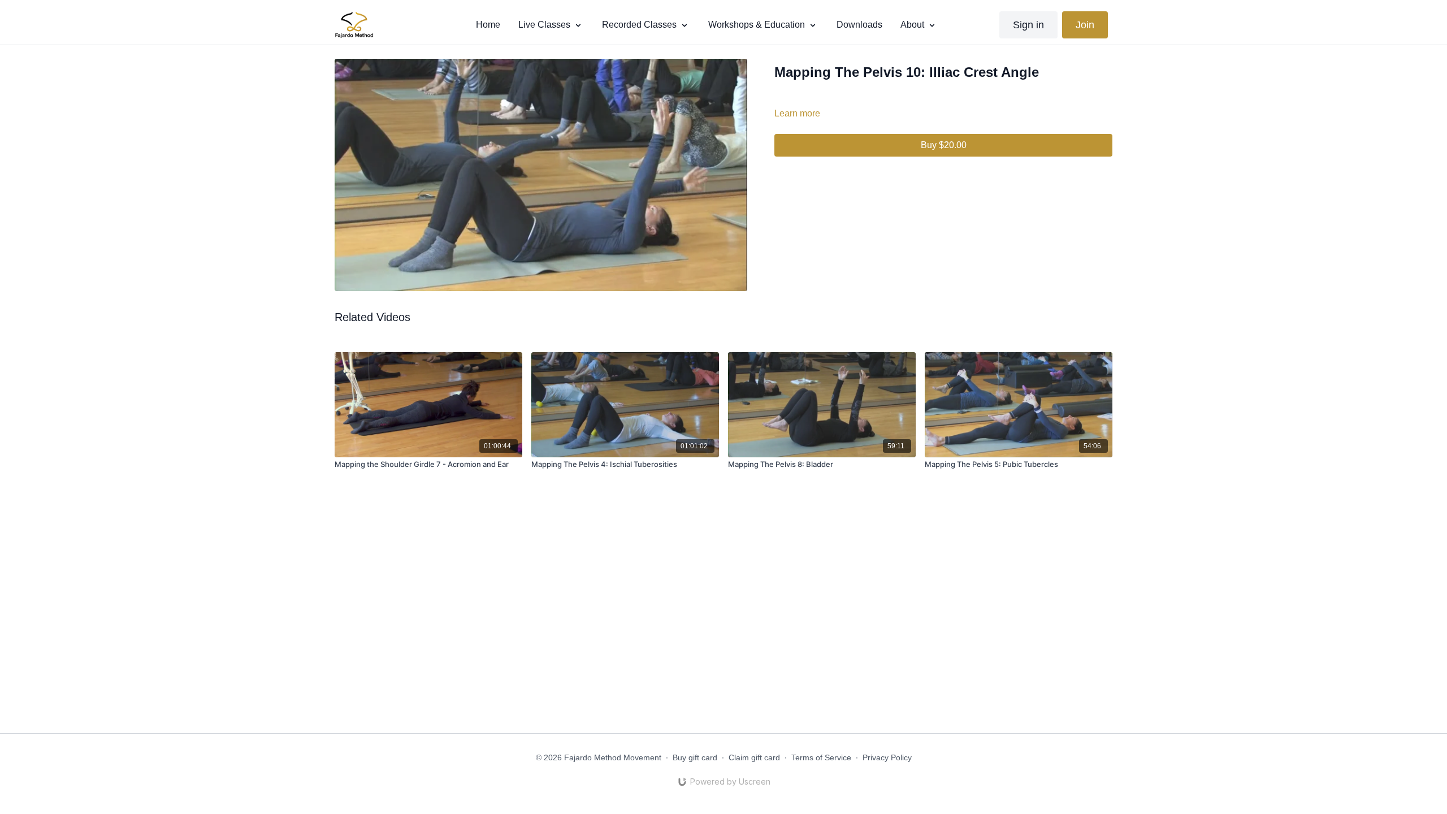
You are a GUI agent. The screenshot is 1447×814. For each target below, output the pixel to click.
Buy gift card (695, 757)
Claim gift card (754, 757)
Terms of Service (821, 757)
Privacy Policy (887, 757)
